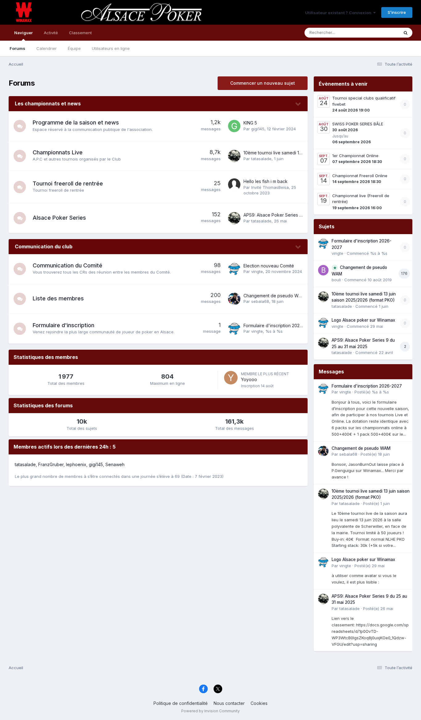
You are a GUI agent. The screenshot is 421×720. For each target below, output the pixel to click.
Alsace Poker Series (59, 217)
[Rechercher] (405, 33)
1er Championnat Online (355, 155)
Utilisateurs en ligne (111, 48)
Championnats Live (58, 152)
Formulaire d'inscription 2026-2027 (279, 325)
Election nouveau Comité (268, 265)
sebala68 (260, 301)
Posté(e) (371, 391)
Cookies (259, 703)
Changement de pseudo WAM (274, 295)
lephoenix (76, 464)
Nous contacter (229, 703)
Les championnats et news (48, 103)
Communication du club (43, 246)
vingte (257, 271)
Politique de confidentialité (180, 703)
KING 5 (250, 122)
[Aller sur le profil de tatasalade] (234, 156)
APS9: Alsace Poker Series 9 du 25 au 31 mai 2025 (294, 215)
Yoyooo (249, 379)
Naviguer (23, 32)
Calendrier (46, 48)
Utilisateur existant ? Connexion (339, 12)
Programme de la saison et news (76, 122)
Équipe (74, 48)
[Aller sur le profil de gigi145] (234, 126)
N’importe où (378, 32)
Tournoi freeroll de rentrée (68, 183)
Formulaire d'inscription (63, 325)
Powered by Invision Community (210, 711)
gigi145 (257, 128)
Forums (17, 48)
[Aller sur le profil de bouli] (323, 270)
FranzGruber (50, 464)
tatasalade (261, 158)
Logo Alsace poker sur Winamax (363, 320)
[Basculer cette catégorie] (298, 104)
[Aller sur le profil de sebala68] (234, 299)
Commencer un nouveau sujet (262, 83)
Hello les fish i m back (265, 181)
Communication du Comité (67, 265)
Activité (51, 32)
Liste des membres (58, 298)
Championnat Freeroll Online (359, 175)
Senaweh (115, 464)
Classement (80, 32)
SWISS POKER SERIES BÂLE (357, 123)
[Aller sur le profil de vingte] (234, 269)
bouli (336, 279)
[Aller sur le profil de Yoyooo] (231, 377)
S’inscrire (397, 12)
